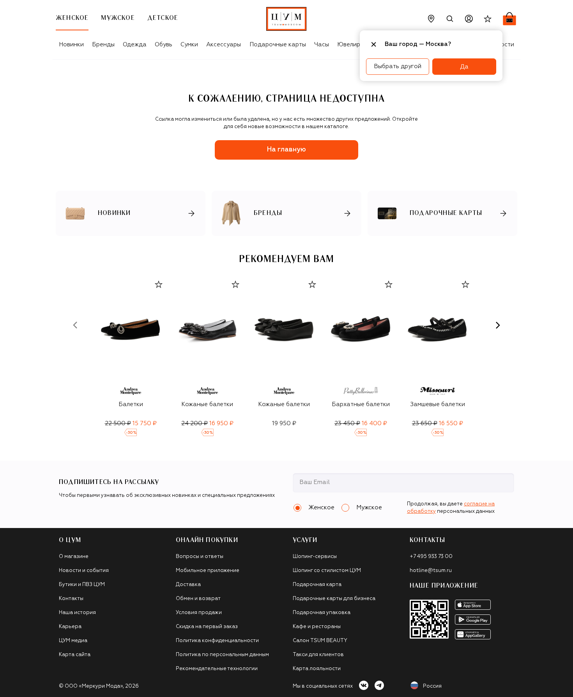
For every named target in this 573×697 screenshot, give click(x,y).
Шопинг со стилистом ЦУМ (327, 570)
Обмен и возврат (198, 598)
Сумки (189, 45)
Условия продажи (199, 612)
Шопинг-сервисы (315, 556)
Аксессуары (223, 45)
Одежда (135, 45)
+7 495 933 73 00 (431, 556)
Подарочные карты (277, 45)
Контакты (71, 598)
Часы (321, 45)
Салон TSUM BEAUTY (320, 640)
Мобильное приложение (207, 570)
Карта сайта (74, 654)
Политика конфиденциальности (217, 640)
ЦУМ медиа (73, 640)
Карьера (70, 626)
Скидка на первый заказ (207, 626)
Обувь (163, 45)
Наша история (77, 612)
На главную (286, 149)
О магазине (73, 556)
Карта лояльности (317, 668)
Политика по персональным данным (222, 654)
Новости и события (84, 570)
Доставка (188, 584)
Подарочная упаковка (321, 612)
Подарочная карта (317, 584)
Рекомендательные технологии (217, 668)
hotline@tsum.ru (431, 570)
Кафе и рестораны (317, 626)
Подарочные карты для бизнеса (334, 598)
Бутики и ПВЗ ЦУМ (82, 584)
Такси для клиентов (318, 654)
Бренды (103, 45)
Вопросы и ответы (199, 556)
